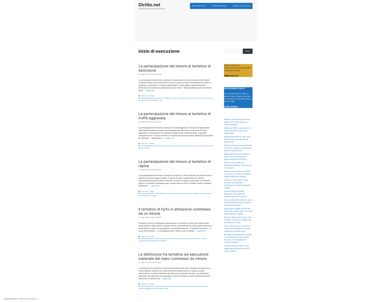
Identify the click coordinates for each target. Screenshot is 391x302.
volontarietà (162, 241)
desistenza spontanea (185, 98)
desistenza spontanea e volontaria (182, 286)
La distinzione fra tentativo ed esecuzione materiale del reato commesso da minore (173, 256)
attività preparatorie (147, 98)
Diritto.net (149, 4)
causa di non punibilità (162, 98)
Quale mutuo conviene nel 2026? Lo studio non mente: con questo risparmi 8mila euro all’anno (237, 174)
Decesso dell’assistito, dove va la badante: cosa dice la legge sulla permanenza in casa (237, 219)
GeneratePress (32, 299)
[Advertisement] (195, 27)
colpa (157, 193)
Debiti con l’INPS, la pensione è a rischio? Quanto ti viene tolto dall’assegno (237, 130)
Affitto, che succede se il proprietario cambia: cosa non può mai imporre (238, 165)
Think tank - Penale (147, 96)
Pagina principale (219, 6)
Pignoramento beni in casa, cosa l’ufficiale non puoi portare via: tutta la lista (237, 139)
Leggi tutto (150, 90)
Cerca (247, 51)
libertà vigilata (194, 193)
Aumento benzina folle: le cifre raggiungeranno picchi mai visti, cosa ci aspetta (237, 248)
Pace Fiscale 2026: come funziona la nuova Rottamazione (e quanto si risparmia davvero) (238, 202)
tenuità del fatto (143, 195)
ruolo (160, 100)
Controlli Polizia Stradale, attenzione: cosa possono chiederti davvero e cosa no (235, 193)
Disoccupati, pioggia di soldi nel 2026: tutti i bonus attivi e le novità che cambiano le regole (238, 211)
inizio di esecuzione (200, 98)
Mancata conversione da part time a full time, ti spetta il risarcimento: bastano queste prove (238, 148)
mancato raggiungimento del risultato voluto (153, 288)
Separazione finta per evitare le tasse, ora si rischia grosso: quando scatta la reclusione (237, 156)
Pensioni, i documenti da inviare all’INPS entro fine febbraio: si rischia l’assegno (237, 122)
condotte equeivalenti (162, 286)
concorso (174, 98)
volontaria (153, 195)
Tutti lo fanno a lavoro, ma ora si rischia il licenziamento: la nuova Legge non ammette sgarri (237, 228)
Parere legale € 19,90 (241, 6)
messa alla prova (205, 193)
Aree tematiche (198, 6)
